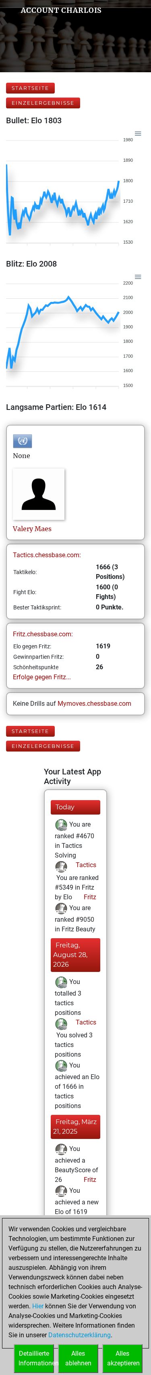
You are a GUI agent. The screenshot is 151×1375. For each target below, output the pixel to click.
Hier (37, 1306)
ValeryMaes (32, 529)
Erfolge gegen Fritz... (42, 677)
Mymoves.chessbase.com (94, 703)
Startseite (30, 88)
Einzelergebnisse (43, 103)
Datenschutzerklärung (79, 1335)
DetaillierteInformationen (36, 1358)
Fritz (89, 897)
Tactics (85, 865)
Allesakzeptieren (123, 1358)
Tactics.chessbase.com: (47, 555)
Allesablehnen (78, 1358)
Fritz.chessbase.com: (43, 634)
